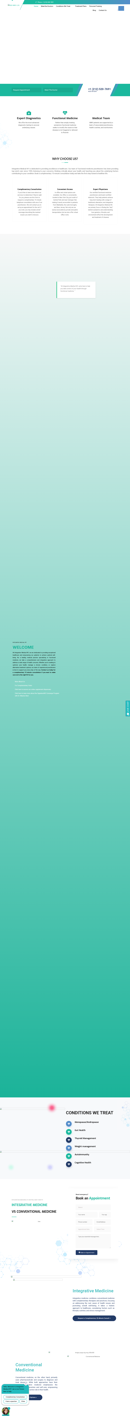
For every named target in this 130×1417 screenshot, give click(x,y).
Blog (94, 10)
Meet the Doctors (47, 6)
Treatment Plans (81, 6)
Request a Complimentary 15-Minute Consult (93, 1318)
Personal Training (95, 6)
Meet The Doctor (51, 90)
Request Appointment (21, 90)
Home (36, 6)
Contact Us (103, 10)
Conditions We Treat (63, 6)
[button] (121, 8)
